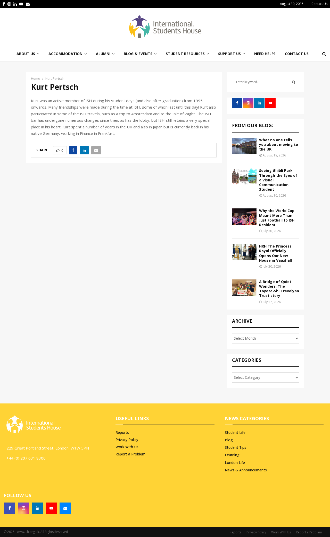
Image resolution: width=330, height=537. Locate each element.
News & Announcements (246, 470)
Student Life (235, 432)
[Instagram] (23, 508)
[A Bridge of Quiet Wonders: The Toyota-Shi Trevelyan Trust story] (244, 287)
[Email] (65, 508)
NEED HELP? (265, 53)
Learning (232, 454)
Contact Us (319, 4)
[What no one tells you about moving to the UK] (244, 146)
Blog (229, 439)
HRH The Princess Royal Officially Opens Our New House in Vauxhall (275, 253)
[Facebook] (9, 508)
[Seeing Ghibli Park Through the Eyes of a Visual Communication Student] (244, 176)
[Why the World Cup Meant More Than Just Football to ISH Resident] (244, 216)
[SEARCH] (293, 82)
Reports (122, 432)
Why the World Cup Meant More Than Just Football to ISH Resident (276, 217)
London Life (235, 462)
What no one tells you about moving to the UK (278, 144)
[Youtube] (51, 508)
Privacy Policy (127, 439)
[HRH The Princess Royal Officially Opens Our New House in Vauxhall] (244, 252)
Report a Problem (130, 454)
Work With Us (127, 446)
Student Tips (235, 447)
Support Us (229, 53)
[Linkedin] (37, 508)
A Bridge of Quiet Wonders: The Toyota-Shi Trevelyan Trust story (279, 288)
